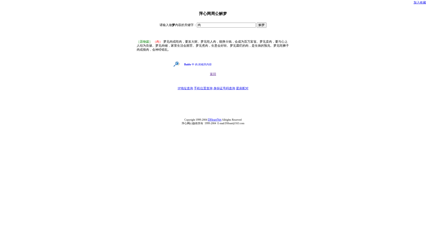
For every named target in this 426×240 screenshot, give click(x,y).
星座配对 (242, 88)
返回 (213, 74)
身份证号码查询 (224, 88)
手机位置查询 (203, 88)
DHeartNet (214, 119)
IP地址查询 (185, 88)
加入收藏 (420, 2)
